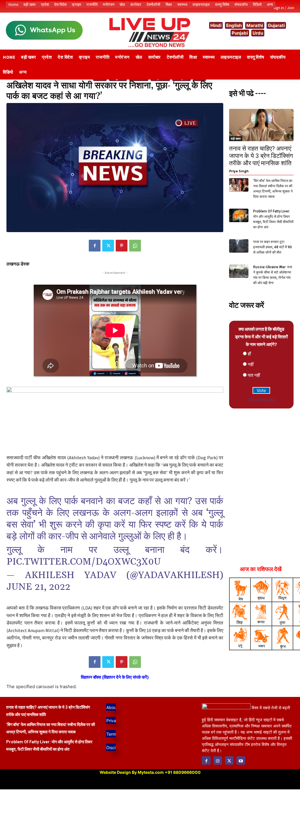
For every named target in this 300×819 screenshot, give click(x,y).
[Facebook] (94, 245)
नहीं (250, 364)
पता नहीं (254, 375)
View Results (261, 400)
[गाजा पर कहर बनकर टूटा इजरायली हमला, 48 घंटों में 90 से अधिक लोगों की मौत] (238, 246)
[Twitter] (108, 245)
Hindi (215, 25)
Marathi (254, 25)
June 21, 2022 (38, 587)
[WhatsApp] (135, 245)
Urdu (258, 33)
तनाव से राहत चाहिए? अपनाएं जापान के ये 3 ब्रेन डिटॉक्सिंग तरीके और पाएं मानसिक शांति (261, 156)
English (234, 25)
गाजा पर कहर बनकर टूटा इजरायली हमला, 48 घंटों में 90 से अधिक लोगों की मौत (272, 247)
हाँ (249, 354)
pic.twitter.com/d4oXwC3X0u (83, 562)
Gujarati (276, 25)
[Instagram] (218, 760)
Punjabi (240, 33)
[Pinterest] (121, 245)
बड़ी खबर (236, 138)
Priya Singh (239, 171)
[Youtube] (240, 760)
